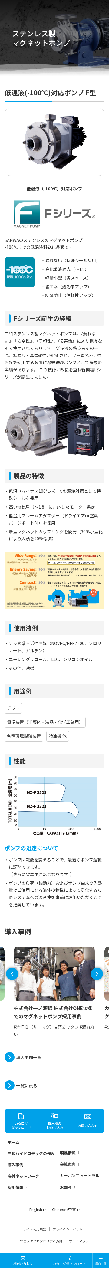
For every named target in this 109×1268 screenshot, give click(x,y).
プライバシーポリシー (69, 1229)
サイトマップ (79, 1241)
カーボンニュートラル (79, 1175)
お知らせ (68, 1187)
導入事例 (15, 1165)
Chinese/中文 (64, 1209)
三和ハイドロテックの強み (31, 1153)
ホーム (13, 1142)
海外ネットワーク (23, 1176)
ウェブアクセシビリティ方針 (41, 1241)
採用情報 (15, 1187)
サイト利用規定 (34, 1229)
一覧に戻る (26, 1085)
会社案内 (68, 1164)
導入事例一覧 (28, 1057)
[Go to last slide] (12, 974)
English (35, 1209)
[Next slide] (97, 974)
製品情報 (68, 1153)
